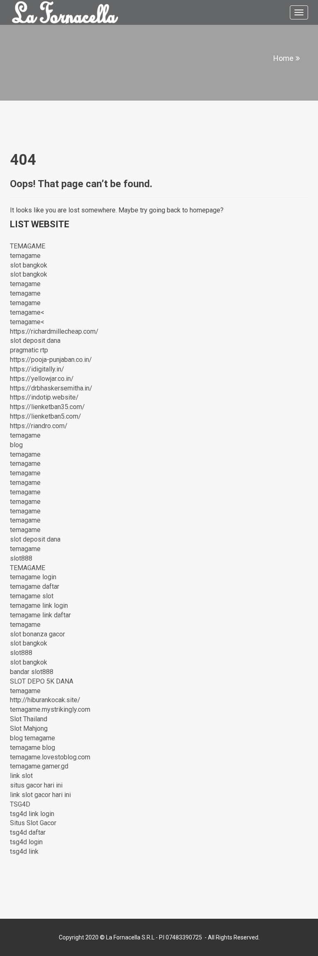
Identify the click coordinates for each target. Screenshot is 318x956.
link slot (21, 776)
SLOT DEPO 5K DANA (41, 681)
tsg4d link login (32, 814)
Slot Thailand (28, 719)
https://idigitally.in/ (37, 369)
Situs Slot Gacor (33, 823)
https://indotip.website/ (44, 397)
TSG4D (20, 804)
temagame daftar (34, 586)
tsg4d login (26, 842)
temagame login (33, 577)
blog (16, 445)
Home (283, 58)
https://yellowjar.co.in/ (42, 379)
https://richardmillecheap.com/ (54, 331)
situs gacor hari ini (36, 785)
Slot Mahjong (29, 728)
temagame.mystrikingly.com (50, 709)
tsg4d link (24, 851)
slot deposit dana (35, 340)
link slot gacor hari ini (40, 795)
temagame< (27, 312)
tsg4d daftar (28, 832)
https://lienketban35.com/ (47, 407)
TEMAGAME (27, 246)
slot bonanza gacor (37, 634)
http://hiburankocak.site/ (45, 700)
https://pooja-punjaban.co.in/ (51, 360)
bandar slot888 (31, 672)
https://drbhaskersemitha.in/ (51, 388)
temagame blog (32, 747)
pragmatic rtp (29, 350)
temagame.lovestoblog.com (50, 757)
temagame (25, 256)
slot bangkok (28, 265)
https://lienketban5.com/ (45, 416)
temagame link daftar (40, 615)
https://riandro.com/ (38, 426)
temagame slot (31, 596)
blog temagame (32, 738)
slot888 (21, 558)
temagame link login (39, 605)
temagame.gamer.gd (39, 766)
